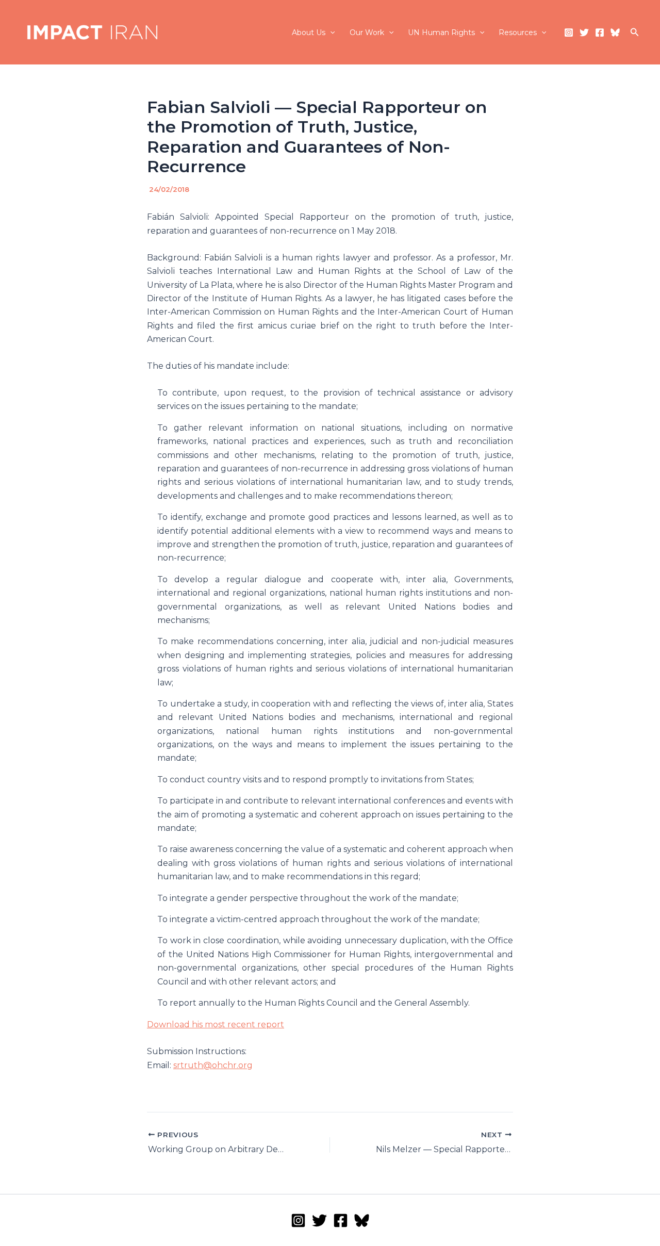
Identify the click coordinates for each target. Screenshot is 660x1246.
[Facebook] (599, 32)
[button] (330, 32)
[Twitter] (584, 32)
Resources (518, 32)
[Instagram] (568, 32)
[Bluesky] (615, 32)
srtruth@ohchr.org (213, 1065)
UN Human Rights (441, 32)
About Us (308, 32)
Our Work (367, 32)
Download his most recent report (215, 1024)
